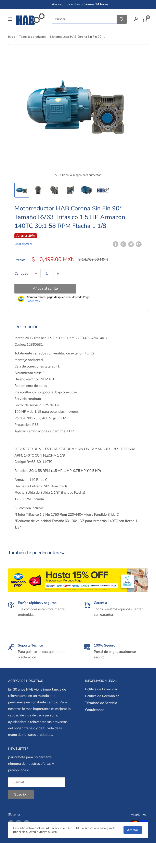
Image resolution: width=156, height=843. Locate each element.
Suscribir (21, 794)
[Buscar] (122, 19)
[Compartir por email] (139, 244)
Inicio (11, 37)
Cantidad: (21, 273)
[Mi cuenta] (136, 19)
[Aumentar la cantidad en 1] (57, 273)
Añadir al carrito (45, 288)
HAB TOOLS (23, 244)
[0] (144, 19)
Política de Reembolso (102, 696)
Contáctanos (94, 709)
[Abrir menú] (10, 19)
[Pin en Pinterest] (123, 244)
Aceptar (132, 830)
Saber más (33, 301)
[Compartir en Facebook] (115, 244)
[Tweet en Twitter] (131, 244)
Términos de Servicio (101, 703)
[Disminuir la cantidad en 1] (36, 273)
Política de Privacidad (101, 689)
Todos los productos (32, 37)
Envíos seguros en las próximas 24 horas (78, 4)
